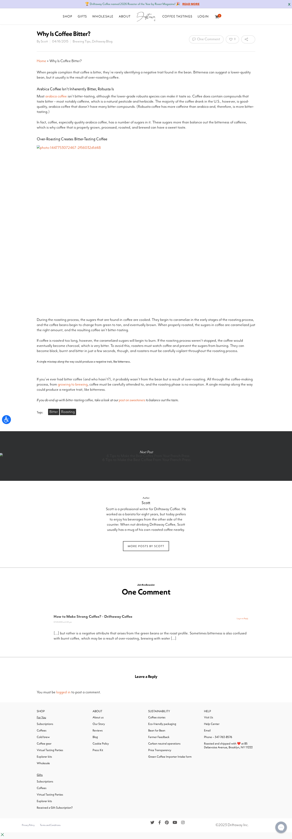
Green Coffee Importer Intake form (170, 756)
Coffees (41, 730)
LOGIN (203, 16)
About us (98, 717)
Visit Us (208, 717)
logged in (63, 692)
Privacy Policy (28, 825)
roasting (68, 412)
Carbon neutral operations (164, 743)
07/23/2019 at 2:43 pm (63, 622)
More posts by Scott (146, 546)
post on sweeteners (132, 400)
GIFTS (82, 16)
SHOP (68, 16)
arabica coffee (56, 96)
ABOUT (125, 16)
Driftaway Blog (102, 41)
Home (41, 61)
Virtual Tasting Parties (50, 750)
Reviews (98, 730)
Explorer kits (44, 756)
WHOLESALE (103, 16)
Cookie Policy (101, 743)
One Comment (208, 39)
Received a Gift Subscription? (55, 807)
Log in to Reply (242, 619)
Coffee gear (44, 743)
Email (207, 730)
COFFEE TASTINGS (177, 16)
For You (41, 717)
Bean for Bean (156, 730)
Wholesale (43, 763)
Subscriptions (45, 724)
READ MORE (190, 4)
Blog (95, 737)
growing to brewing (72, 384)
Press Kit (98, 750)
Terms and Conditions (50, 825)
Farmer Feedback (158, 737)
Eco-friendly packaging (162, 724)
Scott (44, 41)
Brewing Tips (82, 41)
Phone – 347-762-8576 (218, 737)
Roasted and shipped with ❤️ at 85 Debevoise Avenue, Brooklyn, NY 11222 (228, 745)
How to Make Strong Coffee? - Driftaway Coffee (93, 616)
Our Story (99, 724)
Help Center (211, 724)
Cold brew (43, 737)
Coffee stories (156, 717)
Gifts (40, 775)
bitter (53, 412)
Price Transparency (159, 750)
